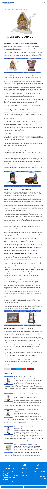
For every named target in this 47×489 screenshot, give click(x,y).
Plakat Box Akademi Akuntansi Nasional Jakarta (26, 394)
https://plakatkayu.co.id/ (32, 250)
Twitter (19, 368)
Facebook (13, 368)
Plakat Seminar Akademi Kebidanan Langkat (25, 444)
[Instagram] (22, 472)
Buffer (33, 368)
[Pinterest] (22, 475)
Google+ (24, 368)
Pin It (29, 368)
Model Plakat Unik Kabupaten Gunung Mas (25, 376)
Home (5, 9)
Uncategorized (10, 9)
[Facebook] (26, 472)
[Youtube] (26, 475)
